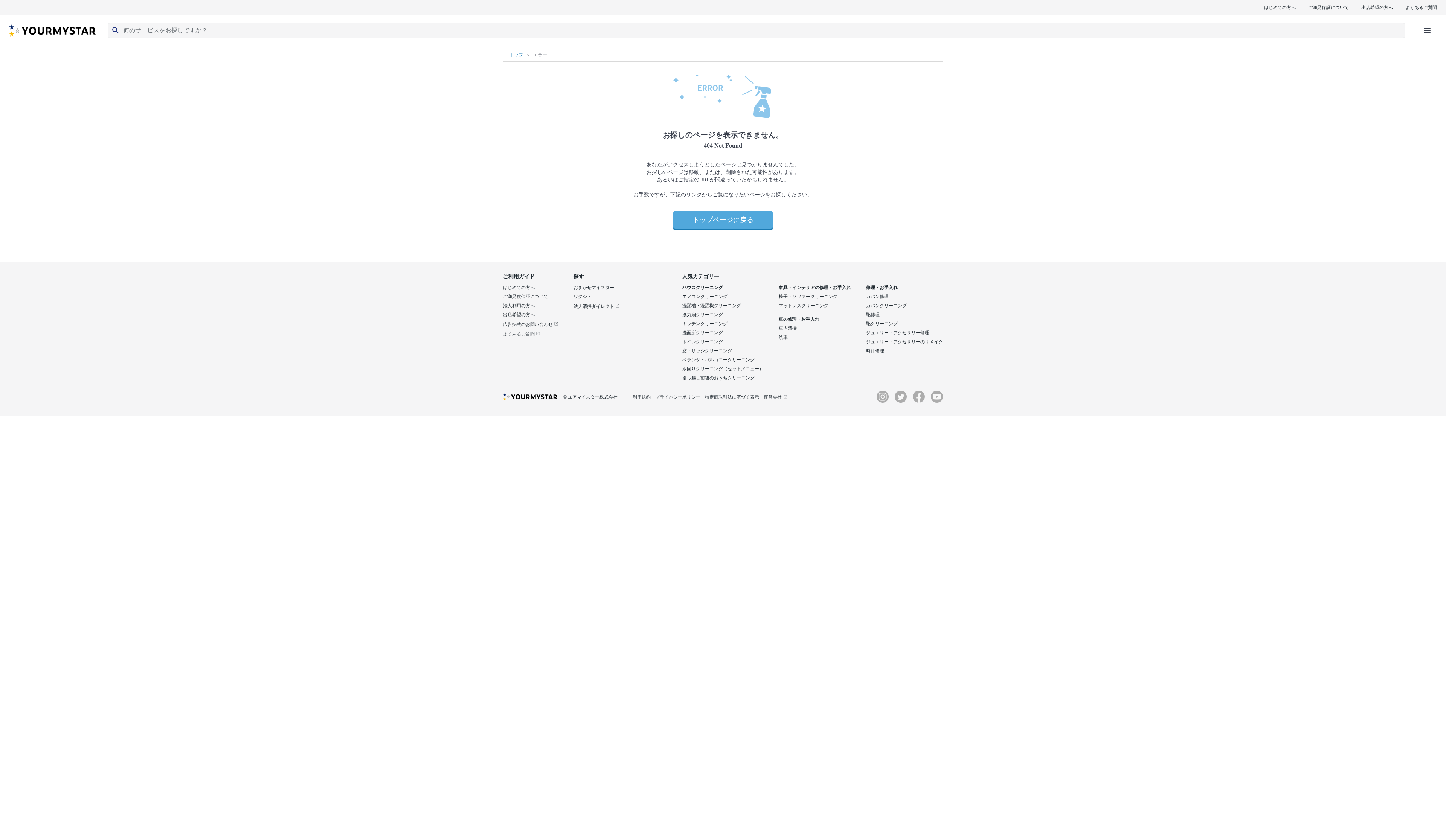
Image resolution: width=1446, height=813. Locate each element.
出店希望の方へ (1377, 7)
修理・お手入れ (882, 287)
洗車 (783, 337)
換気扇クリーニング (702, 314)
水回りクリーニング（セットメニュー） (723, 368)
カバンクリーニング (886, 305)
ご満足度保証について (525, 296)
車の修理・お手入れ (799, 319)
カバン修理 (877, 296)
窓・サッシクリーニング (707, 350)
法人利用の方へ (519, 305)
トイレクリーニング (702, 341)
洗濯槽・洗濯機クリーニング (711, 305)
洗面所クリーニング (702, 332)
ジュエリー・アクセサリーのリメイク (904, 341)
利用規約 (642, 397)
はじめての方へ (1280, 7)
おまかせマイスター (594, 287)
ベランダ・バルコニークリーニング (718, 359)
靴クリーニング (882, 323)
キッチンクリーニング (705, 323)
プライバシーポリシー (677, 397)
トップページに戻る (723, 220)
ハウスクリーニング (702, 287)
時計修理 (875, 350)
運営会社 (773, 397)
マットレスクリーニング (803, 305)
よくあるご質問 (1421, 7)
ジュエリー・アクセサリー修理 (897, 332)
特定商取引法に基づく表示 (732, 397)
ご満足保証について (1328, 7)
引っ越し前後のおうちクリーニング (718, 378)
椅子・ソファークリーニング (808, 296)
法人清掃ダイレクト (594, 306)
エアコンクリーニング (705, 296)
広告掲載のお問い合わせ (528, 324)
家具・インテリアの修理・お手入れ (815, 287)
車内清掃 (788, 328)
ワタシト (583, 296)
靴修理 (873, 314)
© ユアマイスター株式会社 (590, 397)
